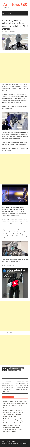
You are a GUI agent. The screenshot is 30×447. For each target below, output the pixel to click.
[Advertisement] (15, 68)
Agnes (13, 31)
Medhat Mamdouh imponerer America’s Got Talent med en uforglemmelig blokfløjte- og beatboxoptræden (14, 421)
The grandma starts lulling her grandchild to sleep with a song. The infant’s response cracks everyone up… (22, 385)
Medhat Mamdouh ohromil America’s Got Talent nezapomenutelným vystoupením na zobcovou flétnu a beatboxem (15, 403)
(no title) (5, 408)
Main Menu (7, 13)
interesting (15, 368)
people (22, 368)
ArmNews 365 (15, 4)
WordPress (15, 443)
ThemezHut (4, 445)
